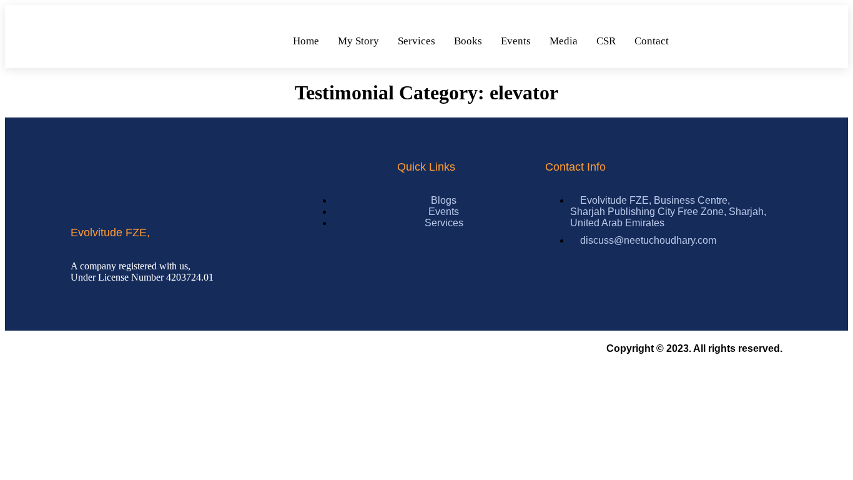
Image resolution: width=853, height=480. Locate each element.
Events (516, 41)
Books (468, 41)
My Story (358, 41)
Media (564, 41)
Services (416, 41)
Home (306, 41)
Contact (651, 41)
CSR (606, 41)
